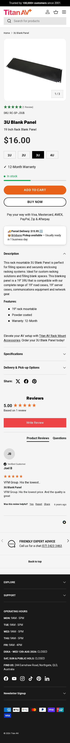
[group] (35, 406)
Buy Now (35, 202)
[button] (35, 107)
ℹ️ (41, 231)
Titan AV (14, 733)
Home (7, 33)
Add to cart (35, 190)
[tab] (38, 439)
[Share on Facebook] (26, 381)
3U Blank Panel (21, 33)
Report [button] (38, 504)
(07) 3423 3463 (52, 546)
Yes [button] (32, 504)
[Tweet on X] (18, 381)
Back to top (35, 561)
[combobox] (35, 21)
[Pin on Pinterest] (34, 381)
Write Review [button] (35, 422)
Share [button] (47, 504)
